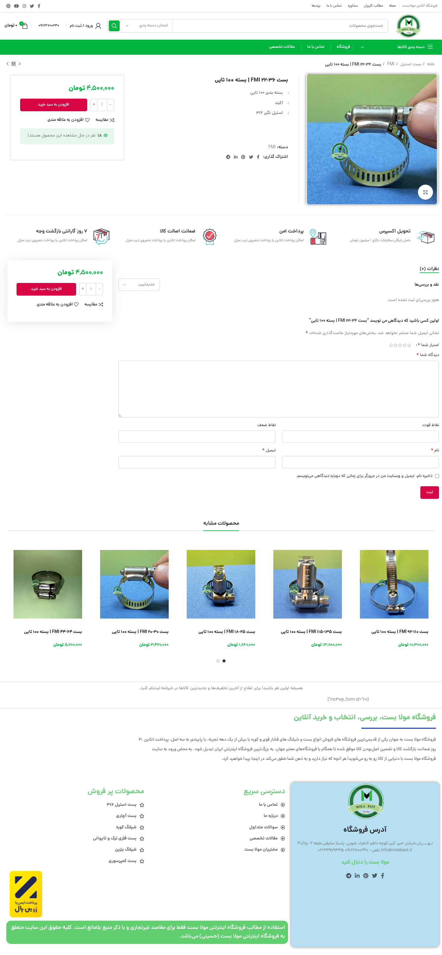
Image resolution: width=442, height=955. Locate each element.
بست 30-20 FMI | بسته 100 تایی (140, 632)
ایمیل (268, 450)
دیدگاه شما (427, 355)
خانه (430, 64)
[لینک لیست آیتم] (217, 805)
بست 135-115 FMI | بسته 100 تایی (311, 632)
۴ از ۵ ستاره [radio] (395, 345)
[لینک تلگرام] (228, 157)
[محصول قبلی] (20, 64)
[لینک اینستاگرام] (24, 6)
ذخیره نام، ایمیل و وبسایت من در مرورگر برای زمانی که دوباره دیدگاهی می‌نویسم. (364, 476)
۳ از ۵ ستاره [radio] (400, 345)
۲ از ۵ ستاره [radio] (404, 345)
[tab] (429, 269)
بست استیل (410, 64)
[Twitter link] (32, 6)
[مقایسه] (358, 581)
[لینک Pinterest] (8, 6)
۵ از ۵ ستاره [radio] (391, 345)
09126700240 (48, 26)
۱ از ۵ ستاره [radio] (409, 345)
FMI (390, 64)
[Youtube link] (16, 6)
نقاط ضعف (266, 425)
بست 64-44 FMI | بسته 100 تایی (53, 632)
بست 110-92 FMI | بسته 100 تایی (399, 632)
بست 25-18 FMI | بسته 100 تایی (226, 632)
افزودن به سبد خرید (53, 105)
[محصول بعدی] (8, 64)
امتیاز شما (428, 345)
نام (435, 450)
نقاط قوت (430, 425)
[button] (358, 553)
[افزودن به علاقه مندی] (358, 594)
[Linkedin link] (235, 157)
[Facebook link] (39, 6)
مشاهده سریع (358, 567)
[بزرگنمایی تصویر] (425, 192)
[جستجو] (114, 25)
